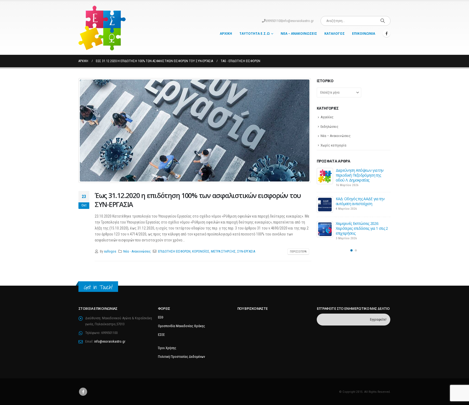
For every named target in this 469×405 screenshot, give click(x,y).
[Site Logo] (102, 28)
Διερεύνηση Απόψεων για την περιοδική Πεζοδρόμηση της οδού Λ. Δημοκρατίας (360, 175)
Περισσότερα (298, 251)
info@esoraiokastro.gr (298, 21)
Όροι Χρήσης (167, 348)
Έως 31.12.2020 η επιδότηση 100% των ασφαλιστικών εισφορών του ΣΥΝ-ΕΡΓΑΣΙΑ (198, 200)
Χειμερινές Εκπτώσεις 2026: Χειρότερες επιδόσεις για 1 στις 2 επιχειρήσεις (362, 228)
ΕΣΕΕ (161, 335)
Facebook (83, 392)
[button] (351, 250)
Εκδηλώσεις (329, 127)
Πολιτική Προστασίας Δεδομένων (181, 357)
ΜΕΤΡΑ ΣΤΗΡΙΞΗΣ (223, 251)
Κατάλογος (334, 33)
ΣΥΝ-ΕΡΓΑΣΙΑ (246, 251)
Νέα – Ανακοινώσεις (299, 33)
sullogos (110, 251)
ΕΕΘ (160, 317)
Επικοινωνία (363, 33)
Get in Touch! (98, 287)
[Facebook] (386, 33)
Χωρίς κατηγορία (333, 145)
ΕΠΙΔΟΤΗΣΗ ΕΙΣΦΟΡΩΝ (174, 251)
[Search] (382, 20)
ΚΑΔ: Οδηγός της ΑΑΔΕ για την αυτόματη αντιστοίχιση (360, 201)
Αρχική (226, 33)
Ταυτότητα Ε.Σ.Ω (254, 33)
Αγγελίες (327, 117)
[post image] (194, 130)
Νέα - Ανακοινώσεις (137, 251)
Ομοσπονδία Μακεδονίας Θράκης (181, 326)
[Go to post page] (325, 176)
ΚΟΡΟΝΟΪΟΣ (200, 251)
